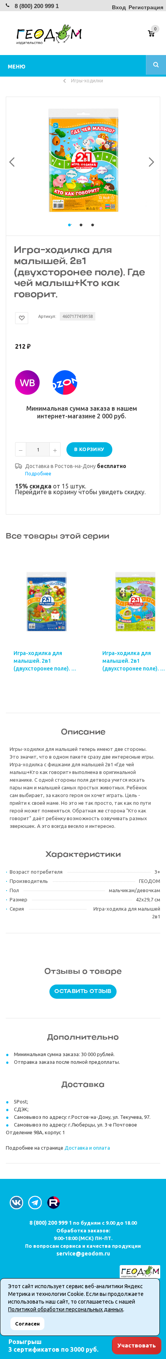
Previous (10, 160)
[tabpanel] (83, 160)
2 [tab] (83, 232)
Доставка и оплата (87, 1147)
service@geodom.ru (83, 1253)
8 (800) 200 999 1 (37, 6)
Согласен (27, 1323)
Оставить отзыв (83, 992)
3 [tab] (94, 232)
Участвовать (136, 1345)
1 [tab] (71, 232)
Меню (16, 67)
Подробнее (38, 473)
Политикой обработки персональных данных (65, 1309)
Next (149, 160)
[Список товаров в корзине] (155, 36)
